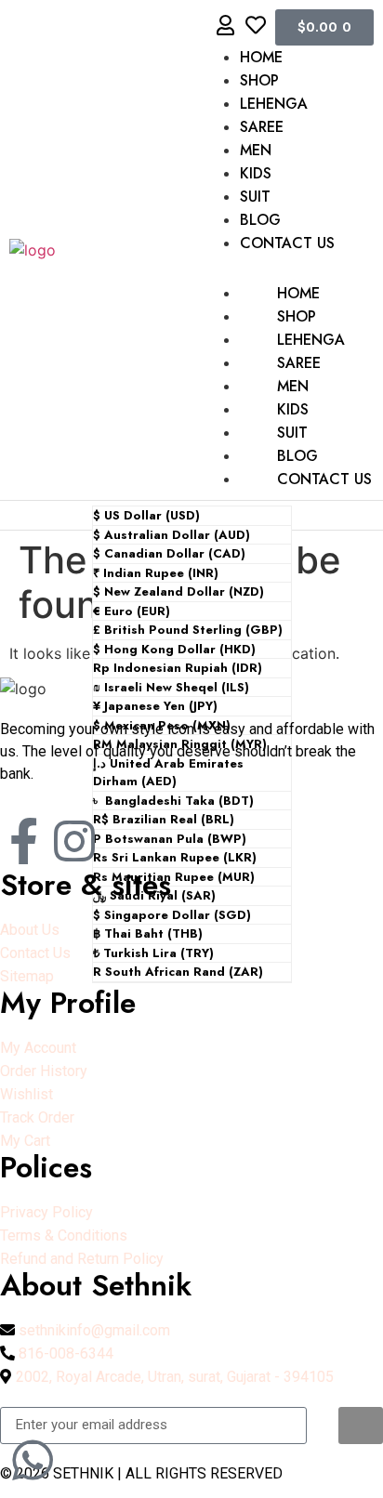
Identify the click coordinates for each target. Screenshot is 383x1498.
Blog (260, 219)
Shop (259, 80)
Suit (255, 196)
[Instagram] (74, 841)
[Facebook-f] (23, 841)
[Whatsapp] (32, 1460)
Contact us (287, 243)
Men (255, 150)
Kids (255, 173)
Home (261, 57)
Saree (262, 127)
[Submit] (360, 1425)
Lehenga (274, 103)
